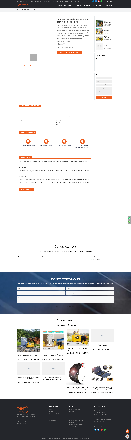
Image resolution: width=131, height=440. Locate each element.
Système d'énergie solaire (35, 9)
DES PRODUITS (67, 5)
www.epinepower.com (71, 258)
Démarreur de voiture (73, 415)
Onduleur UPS (72, 422)
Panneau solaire (72, 418)
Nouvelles (51, 418)
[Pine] (129, 218)
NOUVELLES (87, 5)
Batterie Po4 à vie (100, 64)
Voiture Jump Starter (100, 68)
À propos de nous (53, 415)
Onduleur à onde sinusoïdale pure (76, 424)
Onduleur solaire (72, 411)
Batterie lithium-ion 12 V (74, 426)
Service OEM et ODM (54, 413)
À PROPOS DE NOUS (97, 5)
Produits (51, 411)
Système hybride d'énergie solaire (76, 420)
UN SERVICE (78, 5)
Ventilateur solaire (100, 58)
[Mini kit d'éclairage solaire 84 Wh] (53, 368)
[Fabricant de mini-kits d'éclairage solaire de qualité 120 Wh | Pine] (28, 368)
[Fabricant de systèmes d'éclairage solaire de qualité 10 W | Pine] (102, 335)
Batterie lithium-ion (73, 413)
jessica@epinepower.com (47, 258)
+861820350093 (96, 259)
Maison (60, 5)
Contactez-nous (108, 5)
